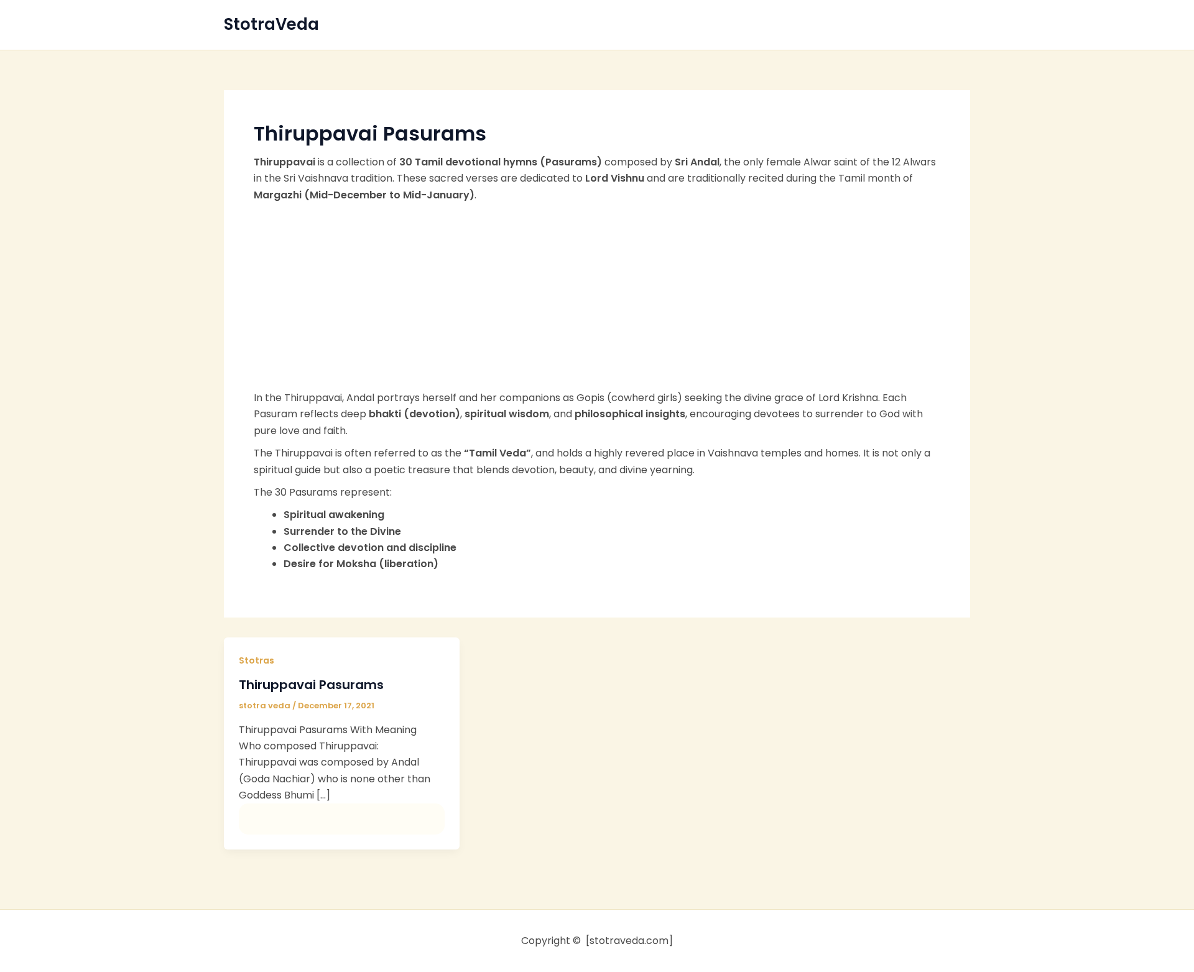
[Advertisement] (597, 297)
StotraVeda (271, 24)
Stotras (256, 660)
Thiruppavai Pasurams (311, 684)
